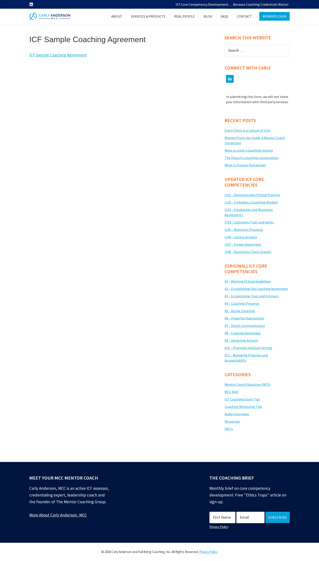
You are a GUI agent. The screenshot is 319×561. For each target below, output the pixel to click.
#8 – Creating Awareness (243, 333)
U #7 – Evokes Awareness (243, 244)
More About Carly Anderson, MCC (58, 515)
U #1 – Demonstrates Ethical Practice (252, 195)
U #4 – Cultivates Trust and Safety (249, 222)
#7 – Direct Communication (245, 325)
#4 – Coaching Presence (242, 303)
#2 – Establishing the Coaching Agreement (256, 288)
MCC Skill (231, 392)
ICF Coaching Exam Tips (242, 399)
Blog (208, 16)
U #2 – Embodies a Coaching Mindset (251, 202)
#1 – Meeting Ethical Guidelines (248, 281)
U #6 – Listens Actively (241, 237)
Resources (232, 421)
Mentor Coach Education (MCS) (247, 384)
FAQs (224, 16)
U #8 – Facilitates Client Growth (248, 252)
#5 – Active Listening (240, 311)
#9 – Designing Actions (241, 340)
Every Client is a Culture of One (247, 130)
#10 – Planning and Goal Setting (248, 348)
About (116, 16)
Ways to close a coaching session (249, 150)
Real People (184, 16)
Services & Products (148, 16)
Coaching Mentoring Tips (243, 406)
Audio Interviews (237, 414)
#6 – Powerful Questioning (244, 318)
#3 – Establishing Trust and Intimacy (252, 296)
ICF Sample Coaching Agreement (58, 55)
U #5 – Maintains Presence (244, 229)
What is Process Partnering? (245, 165)
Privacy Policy (218, 527)
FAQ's (229, 429)
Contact (244, 16)
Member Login (274, 16)
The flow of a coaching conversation (251, 158)
